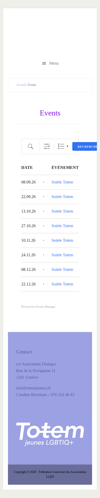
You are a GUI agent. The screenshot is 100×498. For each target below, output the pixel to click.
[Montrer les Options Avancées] (47, 146)
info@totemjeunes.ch (33, 388)
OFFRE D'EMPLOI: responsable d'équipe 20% (50, 35)
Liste (61, 146)
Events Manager (45, 306)
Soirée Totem (62, 182)
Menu (54, 63)
